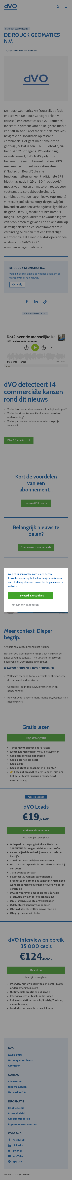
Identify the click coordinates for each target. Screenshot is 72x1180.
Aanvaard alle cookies (31, 595)
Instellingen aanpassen (25, 604)
